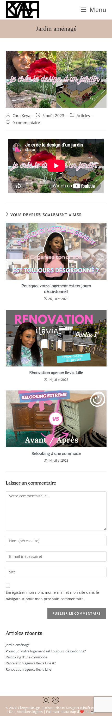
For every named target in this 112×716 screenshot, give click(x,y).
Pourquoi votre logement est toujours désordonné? (56, 288)
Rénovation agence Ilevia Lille (56, 372)
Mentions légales (30, 711)
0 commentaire (26, 122)
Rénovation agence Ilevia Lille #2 (31, 663)
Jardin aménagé (18, 644)
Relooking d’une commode (56, 453)
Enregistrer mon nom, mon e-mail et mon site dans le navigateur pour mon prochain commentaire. (52, 595)
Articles (83, 115)
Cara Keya (21, 115)
